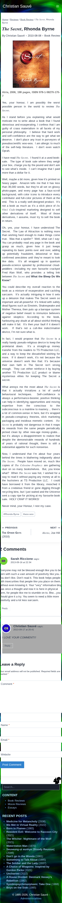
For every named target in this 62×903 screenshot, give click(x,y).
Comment (7, 683)
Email (5, 739)
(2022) (26, 824)
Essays (12, 807)
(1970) (21, 845)
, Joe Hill (51, 530)
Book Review (52, 35)
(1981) (24, 856)
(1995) (26, 859)
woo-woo (28, 514)
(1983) (20, 828)
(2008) (26, 821)
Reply (7, 645)
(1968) (32, 884)
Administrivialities (31, 898)
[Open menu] (58, 6)
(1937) (26, 863)
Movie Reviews (17, 804)
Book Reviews (16, 800)
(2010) (11, 532)
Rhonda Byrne (11, 514)
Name (5, 725)
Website (5, 754)
